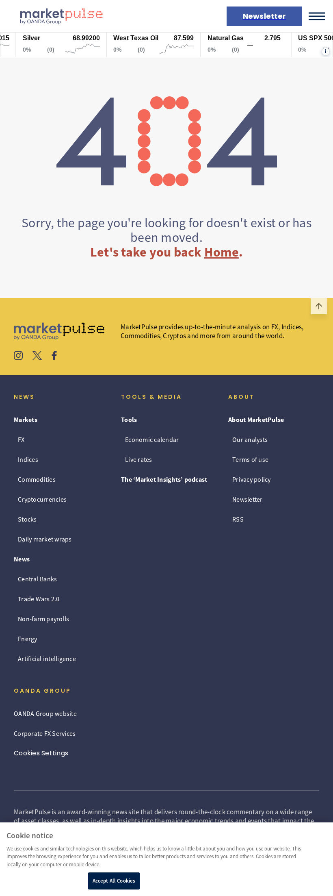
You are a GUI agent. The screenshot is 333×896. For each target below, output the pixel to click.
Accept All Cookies (114, 880)
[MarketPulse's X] (37, 356)
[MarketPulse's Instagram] (18, 356)
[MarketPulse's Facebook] (54, 356)
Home (221, 252)
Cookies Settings (41, 753)
